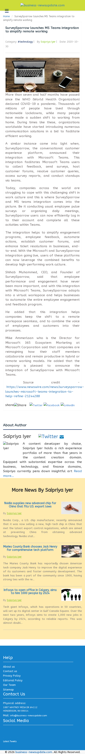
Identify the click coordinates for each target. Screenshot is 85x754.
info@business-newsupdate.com (28, 715)
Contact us (10, 671)
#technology (25, 41)
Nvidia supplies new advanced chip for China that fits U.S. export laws (30, 504)
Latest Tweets (10, 741)
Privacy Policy (12, 675)
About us (9, 666)
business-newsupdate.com (33, 752)
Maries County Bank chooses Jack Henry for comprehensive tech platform (30, 548)
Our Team (9, 684)
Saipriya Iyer (48, 41)
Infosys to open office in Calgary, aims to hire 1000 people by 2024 (30, 591)
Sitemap (8, 689)
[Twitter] (48, 436)
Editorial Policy (12, 680)
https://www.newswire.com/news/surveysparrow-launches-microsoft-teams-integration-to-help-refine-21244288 (44, 391)
